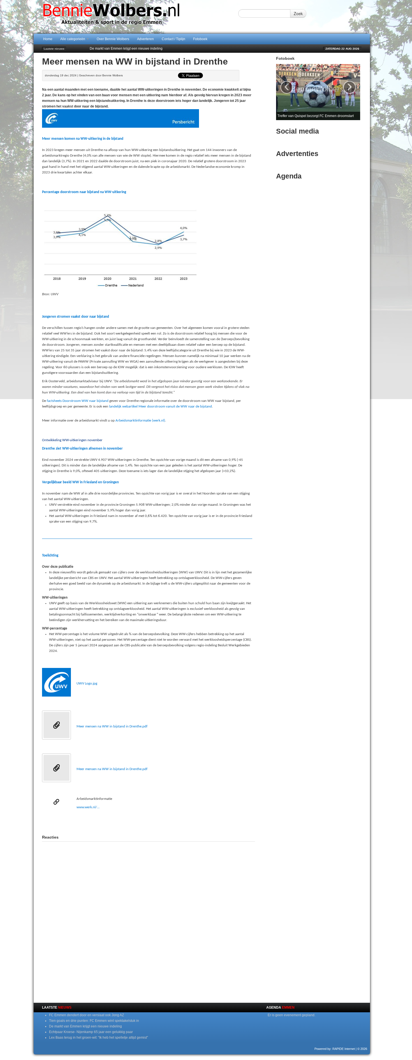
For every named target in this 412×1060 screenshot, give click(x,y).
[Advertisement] (148, 821)
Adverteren (145, 39)
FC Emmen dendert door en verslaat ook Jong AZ (86, 1015)
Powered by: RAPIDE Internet (334, 1048)
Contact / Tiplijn (173, 39)
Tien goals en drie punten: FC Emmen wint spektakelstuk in (94, 1021)
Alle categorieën (73, 39)
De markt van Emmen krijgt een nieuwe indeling (126, 49)
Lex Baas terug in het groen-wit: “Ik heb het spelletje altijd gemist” (98, 1038)
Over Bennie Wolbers (113, 39)
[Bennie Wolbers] (129, 17)
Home (47, 39)
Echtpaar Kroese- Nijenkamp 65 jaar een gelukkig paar (91, 1032)
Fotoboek (200, 39)
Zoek (298, 13)
